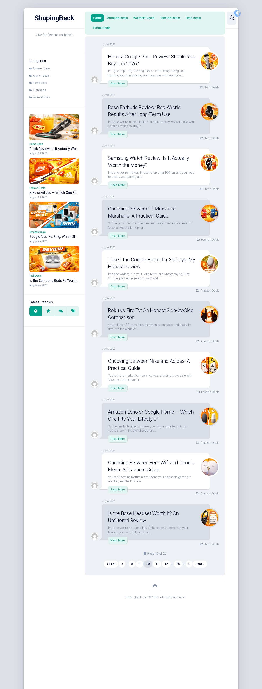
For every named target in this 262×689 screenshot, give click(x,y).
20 (178, 564)
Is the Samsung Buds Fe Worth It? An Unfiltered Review (71, 280)
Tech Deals (39, 90)
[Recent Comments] (60, 311)
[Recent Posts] (35, 311)
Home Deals (40, 82)
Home (97, 18)
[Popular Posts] (48, 311)
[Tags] (73, 311)
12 (166, 564)
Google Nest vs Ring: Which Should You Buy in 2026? (69, 236)
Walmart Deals (41, 97)
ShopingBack (54, 18)
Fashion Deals (41, 75)
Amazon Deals (42, 68)
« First (110, 564)
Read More (118, 83)
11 (157, 564)
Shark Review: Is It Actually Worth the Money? (64, 149)
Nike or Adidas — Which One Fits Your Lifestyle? (65, 192)
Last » (200, 564)
